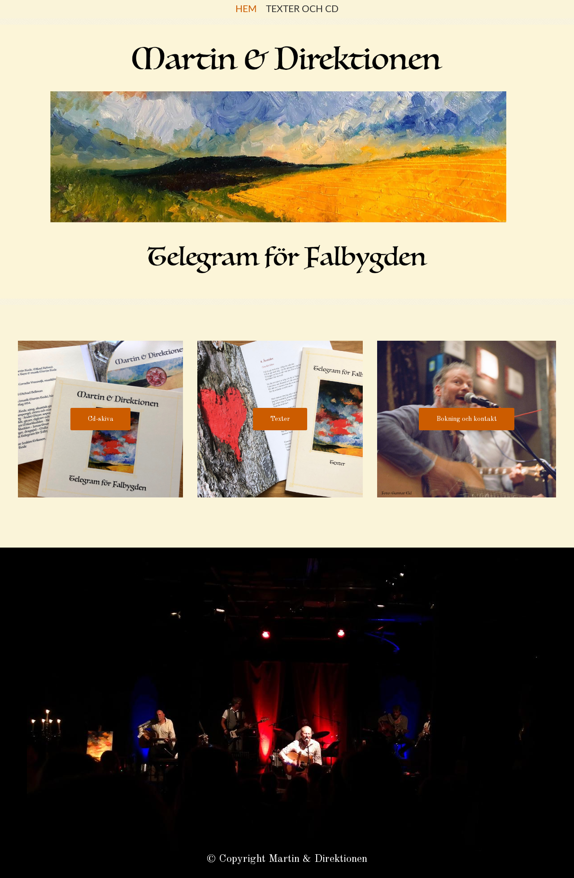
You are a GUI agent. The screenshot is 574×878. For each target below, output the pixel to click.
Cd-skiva (100, 419)
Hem (246, 9)
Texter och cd (302, 9)
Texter (280, 419)
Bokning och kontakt (466, 419)
